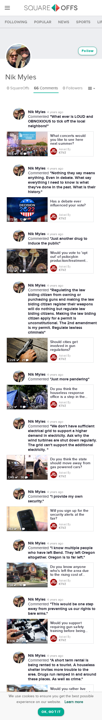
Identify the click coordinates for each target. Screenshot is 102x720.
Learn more (74, 702)
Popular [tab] (42, 22)
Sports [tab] (83, 22)
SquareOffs (18, 88)
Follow (87, 51)
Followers (73, 88)
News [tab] (63, 22)
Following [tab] (16, 22)
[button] (92, 88)
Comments (46, 88)
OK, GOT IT (51, 712)
